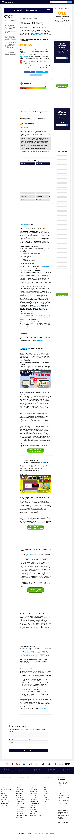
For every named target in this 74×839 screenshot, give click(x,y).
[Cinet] (12, 764)
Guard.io (25, 56)
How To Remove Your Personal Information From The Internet (64, 787)
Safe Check (7, 32)
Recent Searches (5, 795)
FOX (45, 789)
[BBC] (67, 764)
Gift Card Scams (19, 813)
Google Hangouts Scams (21, 815)
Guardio (22, 508)
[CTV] (24, 764)
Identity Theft (19, 817)
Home (2, 781)
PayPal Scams (19, 785)
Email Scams (19, 805)
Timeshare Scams (33, 805)
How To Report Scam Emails (64, 807)
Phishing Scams (33, 793)
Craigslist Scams (19, 801)
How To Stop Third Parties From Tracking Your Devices (10, 48)
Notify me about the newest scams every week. (22, 747)
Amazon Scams (19, 781)
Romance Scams (33, 799)
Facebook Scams (20, 809)
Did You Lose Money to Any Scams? (10, 50)
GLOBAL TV (46, 797)
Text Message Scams (32, 654)
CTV (44, 795)
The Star (45, 791)
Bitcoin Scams (19, 787)
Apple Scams (19, 793)
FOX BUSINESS (47, 793)
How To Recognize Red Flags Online (10, 43)
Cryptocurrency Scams (39, 651)
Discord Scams (42, 655)
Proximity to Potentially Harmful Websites (9, 26)
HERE (33, 585)
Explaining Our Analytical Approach (10, 23)
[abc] (43, 764)
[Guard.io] (21, 56)
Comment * (12, 731)
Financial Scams (19, 811)
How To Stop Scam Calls (63, 795)
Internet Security (33, 785)
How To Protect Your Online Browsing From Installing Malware (10, 45)
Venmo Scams (32, 809)
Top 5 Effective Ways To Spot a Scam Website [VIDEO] (10, 37)
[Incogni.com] (21, 65)
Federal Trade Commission (42, 464)
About (2, 783)
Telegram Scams (27, 656)
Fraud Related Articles (9, 52)
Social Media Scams (33, 801)
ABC (45, 781)
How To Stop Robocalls (32, 655)
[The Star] (61, 764)
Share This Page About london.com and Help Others (10, 54)
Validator (3, 787)
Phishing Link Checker (6, 789)
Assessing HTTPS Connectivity (10, 31)
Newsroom (3, 799)
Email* (30, 739)
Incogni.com (26, 65)
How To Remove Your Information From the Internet (10, 39)
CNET (45, 785)
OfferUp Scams (19, 791)
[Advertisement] (35, 100)
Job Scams (31, 787)
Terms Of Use (4, 805)
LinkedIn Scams (33, 789)
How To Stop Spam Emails (64, 790)
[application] (24, 2)
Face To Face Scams (20, 807)
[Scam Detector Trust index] (35, 86)
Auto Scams (18, 795)
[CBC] (37, 764)
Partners (3, 791)
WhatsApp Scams (33, 811)
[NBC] (49, 764)
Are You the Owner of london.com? (9, 56)
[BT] (55, 764)
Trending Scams (5, 801)
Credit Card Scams (20, 803)
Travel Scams (32, 807)
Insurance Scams (33, 783)
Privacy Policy (4, 803)
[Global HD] (30, 764)
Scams (2, 785)
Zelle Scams (32, 813)
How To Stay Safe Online (35, 815)
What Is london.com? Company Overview (9, 17)
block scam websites (38, 34)
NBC (45, 787)
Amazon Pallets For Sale (40, 649)
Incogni (38, 417)
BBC (45, 783)
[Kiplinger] (18, 764)
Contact (3, 793)
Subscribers (4, 797)
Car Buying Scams (20, 797)
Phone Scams (32, 795)
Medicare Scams (33, 791)
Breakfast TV (46, 801)
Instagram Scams (33, 781)
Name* (11, 739)
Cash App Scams (20, 799)
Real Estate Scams (33, 797)
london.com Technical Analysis (10, 20)
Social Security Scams (21, 783)
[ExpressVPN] (21, 61)
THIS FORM (25, 626)
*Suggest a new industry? (38, 24)
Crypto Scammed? (27, 652)
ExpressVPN (26, 61)
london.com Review (8, 21)
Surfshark (32, 554)
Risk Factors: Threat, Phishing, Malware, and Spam (10, 28)
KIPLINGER (46, 799)
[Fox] (6, 764)
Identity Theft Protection (63, 815)
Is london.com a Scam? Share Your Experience (10, 34)
